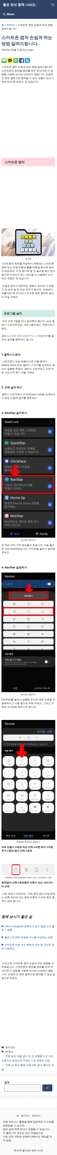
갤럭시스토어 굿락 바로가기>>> (19, 335)
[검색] (47, 1087)
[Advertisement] (28, 123)
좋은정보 (10, 1047)
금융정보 (36, 1115)
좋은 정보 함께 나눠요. (19, 5)
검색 (6, 1082)
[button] (53, 4)
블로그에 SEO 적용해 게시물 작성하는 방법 (29, 937)
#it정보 (11, 24)
